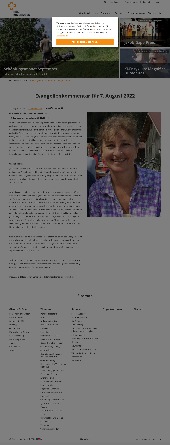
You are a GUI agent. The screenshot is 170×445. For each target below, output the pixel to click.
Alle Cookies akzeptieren (85, 42)
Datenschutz (62, 35)
